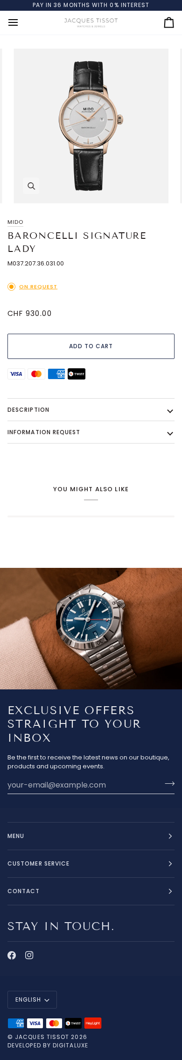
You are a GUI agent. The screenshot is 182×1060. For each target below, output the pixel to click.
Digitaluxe (70, 1045)
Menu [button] (15, 836)
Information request (44, 432)
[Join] (167, 783)
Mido (15, 222)
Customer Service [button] (38, 863)
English (28, 999)
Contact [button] (23, 891)
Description (28, 410)
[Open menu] (21, 23)
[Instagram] (29, 955)
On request (38, 286)
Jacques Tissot (42, 1037)
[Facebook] (11, 955)
